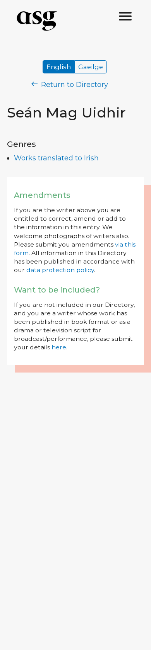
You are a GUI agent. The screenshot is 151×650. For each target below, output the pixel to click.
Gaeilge (90, 67)
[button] (125, 16)
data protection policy (60, 270)
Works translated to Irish (56, 158)
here (58, 347)
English (58, 67)
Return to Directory (73, 84)
